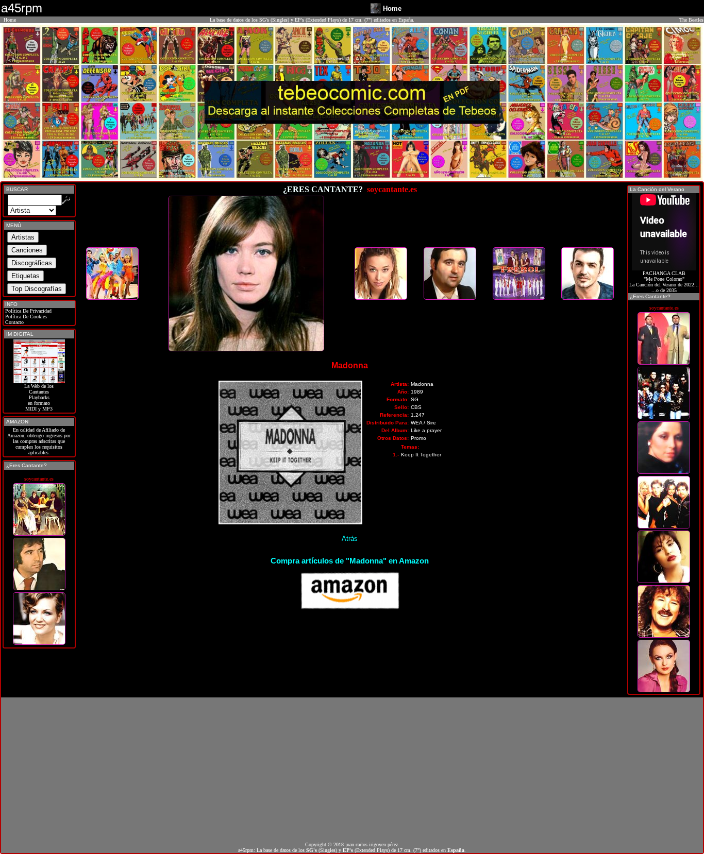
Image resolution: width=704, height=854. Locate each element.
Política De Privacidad (28, 311)
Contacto (14, 322)
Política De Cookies (25, 316)
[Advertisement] (352, 769)
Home (10, 20)
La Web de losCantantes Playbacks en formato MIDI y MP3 (39, 397)
